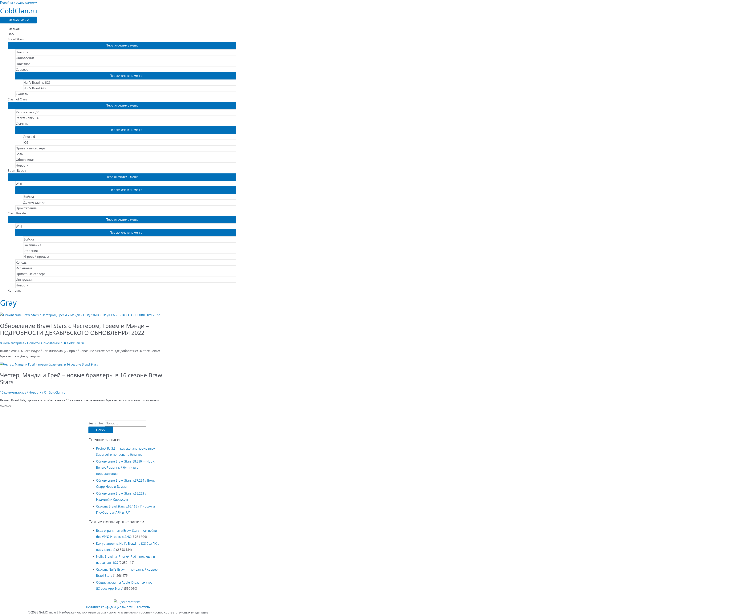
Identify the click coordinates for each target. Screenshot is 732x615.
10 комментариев (13, 392)
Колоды (21, 262)
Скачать (22, 94)
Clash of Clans (18, 99)
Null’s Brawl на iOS (36, 82)
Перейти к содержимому (18, 2)
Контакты (15, 290)
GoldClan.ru (18, 10)
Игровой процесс (36, 256)
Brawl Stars (16, 39)
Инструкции (25, 279)
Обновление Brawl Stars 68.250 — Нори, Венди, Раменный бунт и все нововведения (125, 467)
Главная (14, 29)
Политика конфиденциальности (109, 607)
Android (29, 137)
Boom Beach (17, 170)
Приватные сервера (31, 148)
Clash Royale (17, 213)
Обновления (25, 58)
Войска (28, 197)
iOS (25, 142)
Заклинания (32, 245)
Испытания (24, 268)
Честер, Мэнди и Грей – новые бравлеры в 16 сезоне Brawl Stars (82, 378)
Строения (30, 251)
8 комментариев (12, 343)
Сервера (22, 69)
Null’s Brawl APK (35, 88)
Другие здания (34, 202)
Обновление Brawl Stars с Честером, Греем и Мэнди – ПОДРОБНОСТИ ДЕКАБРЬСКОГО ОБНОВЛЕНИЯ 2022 (74, 329)
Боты (19, 154)
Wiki (19, 184)
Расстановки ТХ (27, 118)
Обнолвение (50, 343)
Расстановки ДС (27, 112)
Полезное (23, 64)
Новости (22, 52)
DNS (11, 34)
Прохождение (26, 208)
